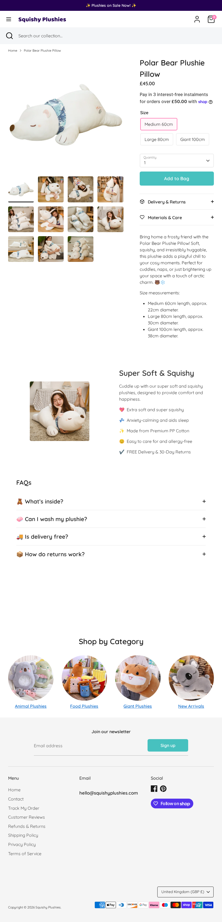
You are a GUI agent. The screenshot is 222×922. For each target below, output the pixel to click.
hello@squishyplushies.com (108, 793)
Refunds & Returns (26, 826)
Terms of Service (24, 853)
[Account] (197, 17)
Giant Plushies (137, 706)
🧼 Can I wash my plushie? (51, 518)
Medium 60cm (159, 124)
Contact (16, 799)
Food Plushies (84, 706)
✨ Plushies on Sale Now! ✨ (111, 5)
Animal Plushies (31, 706)
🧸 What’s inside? (39, 501)
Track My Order (23, 808)
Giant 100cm (192, 139)
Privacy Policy (22, 844)
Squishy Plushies (48, 907)
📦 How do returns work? (50, 554)
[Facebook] (154, 788)
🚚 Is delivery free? (42, 536)
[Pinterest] (163, 788)
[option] (65, 116)
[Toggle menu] (8, 19)
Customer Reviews (26, 817)
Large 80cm (157, 139)
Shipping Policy (23, 835)
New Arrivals (191, 706)
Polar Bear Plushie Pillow (42, 50)
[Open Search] (9, 35)
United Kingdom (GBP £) (182, 891)
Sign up (168, 745)
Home (12, 50)
